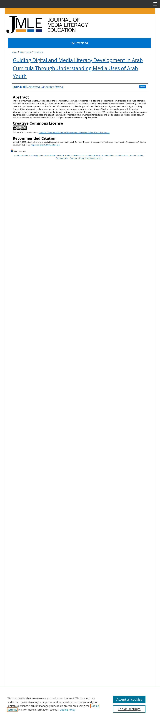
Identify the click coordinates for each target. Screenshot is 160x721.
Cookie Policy (67, 709)
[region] (80, 704)
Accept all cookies (129, 699)
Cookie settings (129, 709)
